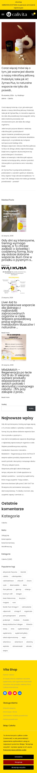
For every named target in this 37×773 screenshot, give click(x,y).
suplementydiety (21, 633)
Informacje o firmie (10, 712)
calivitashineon (8, 581)
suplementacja (23, 629)
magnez (6, 603)
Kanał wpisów (6, 539)
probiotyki (6, 620)
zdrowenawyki (18, 646)
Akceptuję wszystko (18, 767)
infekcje (28, 589)
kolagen (19, 594)
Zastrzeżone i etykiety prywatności (15, 716)
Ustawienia (18, 757)
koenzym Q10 (8, 594)
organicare (28, 611)
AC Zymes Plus (12, 113)
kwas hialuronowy (9, 598)
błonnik (23, 572)
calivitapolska (16, 576)
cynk (4, 585)
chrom (29, 581)
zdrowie (29, 646)
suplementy (7, 633)
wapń (24, 637)
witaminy (29, 642)
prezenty (22, 616)
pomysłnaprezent (9, 616)
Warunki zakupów (9, 708)
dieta (25, 585)
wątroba (6, 646)
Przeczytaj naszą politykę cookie (14, 750)
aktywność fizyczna (10, 572)
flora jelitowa (7, 589)
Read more (5, 265)
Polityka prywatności (10, 719)
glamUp (18, 589)
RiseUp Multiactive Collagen (13, 624)
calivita (5, 576)
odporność (7, 611)
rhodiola (16, 620)
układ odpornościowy (10, 637)
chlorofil (20, 581)
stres (12, 629)
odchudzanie (26, 607)
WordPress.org (7, 547)
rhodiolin (26, 620)
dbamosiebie (14, 585)
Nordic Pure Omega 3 (10, 607)
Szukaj (4, 404)
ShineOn (29, 624)
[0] (32, 14)
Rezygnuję (18, 762)
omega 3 (17, 611)
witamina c (7, 642)
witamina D (19, 642)
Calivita (10, 98)
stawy (5, 629)
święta (5, 651)
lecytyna (22, 598)
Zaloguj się (5, 535)
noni (14, 603)
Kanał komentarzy (8, 543)
